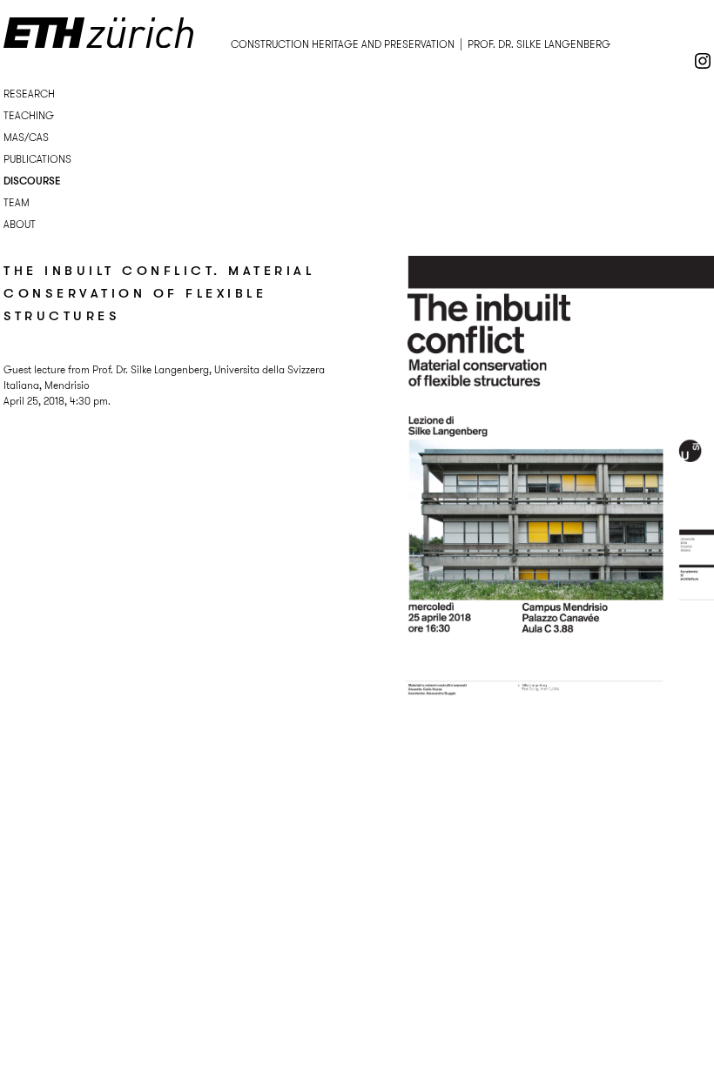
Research (29, 93)
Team (16, 202)
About (19, 224)
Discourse (32, 180)
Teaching (28, 115)
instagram (703, 61)
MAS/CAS (26, 137)
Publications (37, 158)
